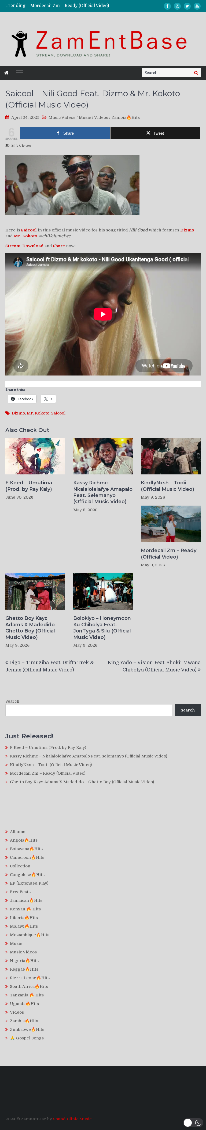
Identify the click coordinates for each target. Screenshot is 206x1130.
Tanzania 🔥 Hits (27, 995)
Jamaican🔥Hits (26, 900)
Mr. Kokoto (38, 413)
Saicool (58, 413)
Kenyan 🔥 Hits (25, 909)
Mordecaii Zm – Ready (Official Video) (69, 5)
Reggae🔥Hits (24, 969)
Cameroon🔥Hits (27, 857)
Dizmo (18, 413)
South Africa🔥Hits (29, 986)
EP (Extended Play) (29, 883)
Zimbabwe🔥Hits (27, 1029)
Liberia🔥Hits (24, 917)
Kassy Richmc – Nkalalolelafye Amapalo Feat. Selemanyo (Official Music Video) (103, 492)
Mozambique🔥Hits (29, 934)
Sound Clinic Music (72, 1119)
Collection (20, 866)
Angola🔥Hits (24, 840)
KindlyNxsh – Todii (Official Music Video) (167, 486)
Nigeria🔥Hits (24, 960)
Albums (17, 831)
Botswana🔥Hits (26, 848)
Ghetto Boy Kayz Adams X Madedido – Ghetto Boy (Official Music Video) (31, 627)
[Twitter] (187, 6)
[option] (76, 6)
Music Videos (62, 117)
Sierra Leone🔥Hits (30, 977)
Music (85, 117)
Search (12, 701)
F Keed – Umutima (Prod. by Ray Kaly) (28, 486)
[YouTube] (197, 6)
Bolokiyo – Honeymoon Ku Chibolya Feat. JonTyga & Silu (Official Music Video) (102, 627)
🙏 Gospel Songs (27, 1038)
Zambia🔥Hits (126, 117)
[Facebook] (167, 6)
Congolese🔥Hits (27, 874)
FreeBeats (20, 891)
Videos (101, 117)
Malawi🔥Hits (24, 926)
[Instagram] (177, 6)
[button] (193, 1122)
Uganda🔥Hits (24, 1003)
